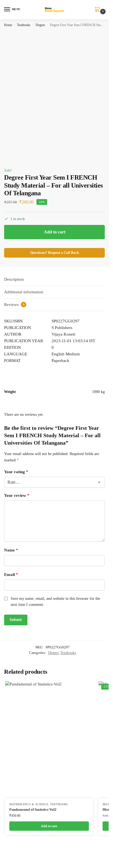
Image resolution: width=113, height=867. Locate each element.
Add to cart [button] (49, 826)
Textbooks (23, 25)
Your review (16, 495)
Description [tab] (14, 279)
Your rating (16, 472)
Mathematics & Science (28, 804)
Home (8, 25)
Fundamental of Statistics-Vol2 (32, 809)
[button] (98, 10)
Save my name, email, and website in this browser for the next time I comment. (55, 601)
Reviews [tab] (14, 304)
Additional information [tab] (23, 292)
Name (11, 550)
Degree (40, 25)
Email (11, 574)
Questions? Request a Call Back (54, 253)
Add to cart (54, 232)
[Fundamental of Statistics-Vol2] (49, 739)
